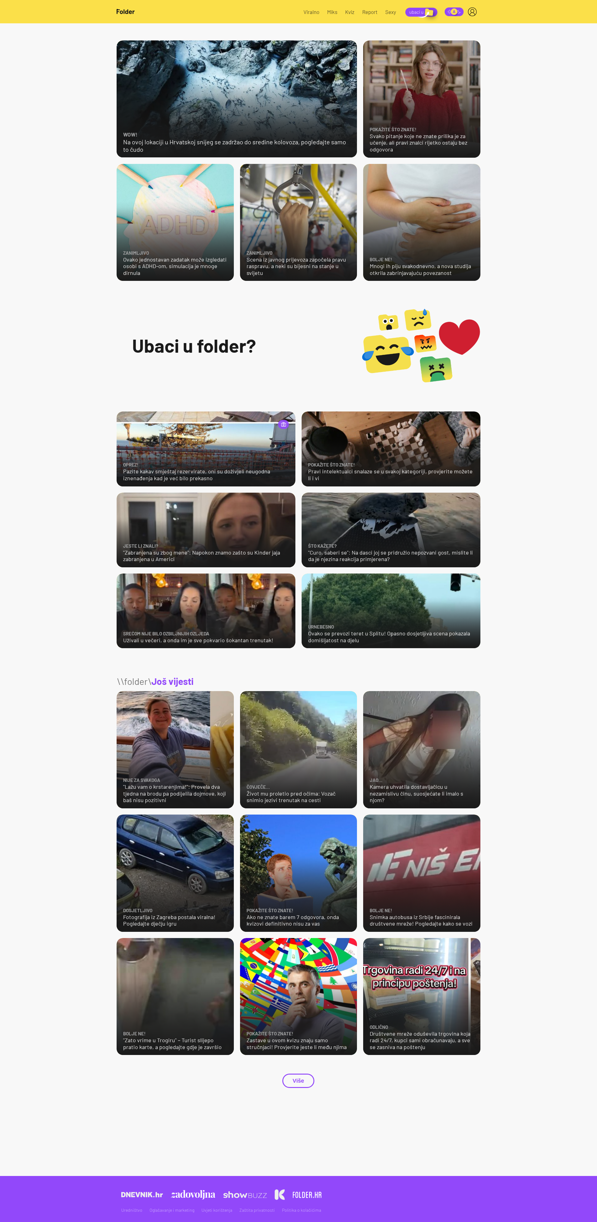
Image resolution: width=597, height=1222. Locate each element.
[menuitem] (473, 12)
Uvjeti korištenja (216, 1210)
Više (298, 1081)
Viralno (311, 12)
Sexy (390, 12)
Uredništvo (131, 1210)
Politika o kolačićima (301, 1210)
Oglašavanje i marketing (172, 1210)
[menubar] (473, 12)
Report (369, 12)
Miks (332, 12)
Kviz (349, 12)
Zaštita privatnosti (257, 1210)
